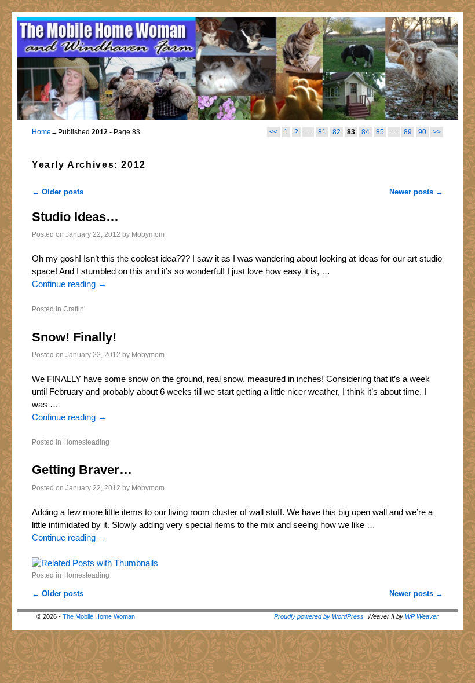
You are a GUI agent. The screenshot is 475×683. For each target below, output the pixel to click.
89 (408, 132)
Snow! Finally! (74, 337)
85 (380, 132)
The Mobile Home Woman (99, 616)
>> (437, 132)
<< (273, 132)
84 (365, 132)
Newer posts (416, 192)
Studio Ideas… (75, 217)
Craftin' (74, 309)
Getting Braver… (82, 469)
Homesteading (86, 442)
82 (336, 132)
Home (41, 132)
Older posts (57, 192)
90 (422, 132)
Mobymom (148, 234)
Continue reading (69, 284)
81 (322, 132)
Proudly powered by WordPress (319, 616)
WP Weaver (422, 616)
